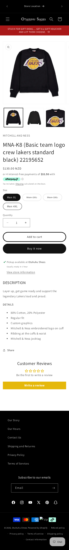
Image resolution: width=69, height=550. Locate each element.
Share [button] (10, 350)
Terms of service (35, 533)
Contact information (36, 539)
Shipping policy (55, 533)
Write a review (34, 385)
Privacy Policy (16, 455)
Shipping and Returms (21, 446)
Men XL (11, 197)
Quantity (7, 215)
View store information (21, 272)
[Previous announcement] (7, 6)
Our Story (13, 420)
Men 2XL (33, 198)
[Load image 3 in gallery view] (55, 117)
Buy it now (34, 248)
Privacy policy (17, 533)
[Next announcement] (62, 6)
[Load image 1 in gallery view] (13, 117)
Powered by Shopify (38, 527)
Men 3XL (54, 198)
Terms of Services (18, 463)
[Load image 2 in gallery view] (34, 117)
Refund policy (58, 527)
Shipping (20, 184)
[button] (7, 19)
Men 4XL (12, 206)
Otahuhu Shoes (19, 527)
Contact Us (14, 437)
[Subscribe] (53, 487)
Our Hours (14, 429)
